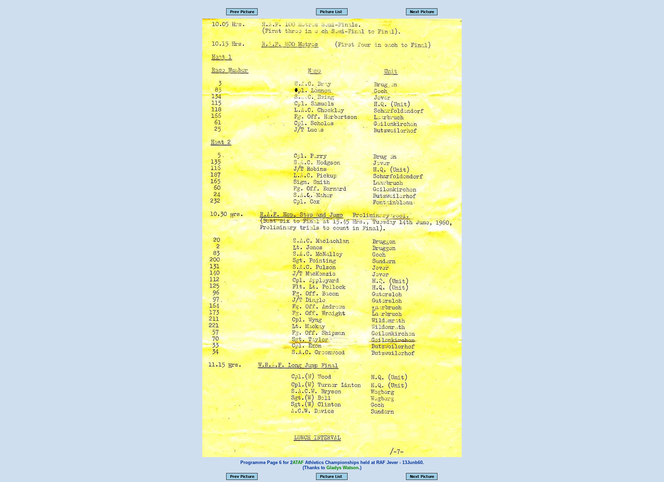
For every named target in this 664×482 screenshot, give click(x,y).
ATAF (298, 462)
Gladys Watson (342, 467)
